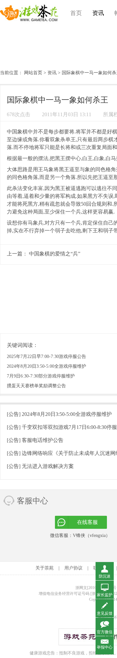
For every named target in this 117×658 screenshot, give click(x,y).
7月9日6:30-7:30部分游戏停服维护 (41, 376)
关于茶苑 (44, 568)
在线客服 (87, 522)
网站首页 (33, 72)
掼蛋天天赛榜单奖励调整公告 (36, 385)
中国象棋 (17, 131)
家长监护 (104, 595)
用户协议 (73, 568)
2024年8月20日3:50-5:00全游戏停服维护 (46, 366)
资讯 (98, 13)
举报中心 (104, 647)
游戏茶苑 (29, 13)
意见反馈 (104, 613)
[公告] (59, 414)
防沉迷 (104, 576)
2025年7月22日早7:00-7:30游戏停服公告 (46, 356)
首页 (76, 13)
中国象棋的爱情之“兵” (54, 253)
